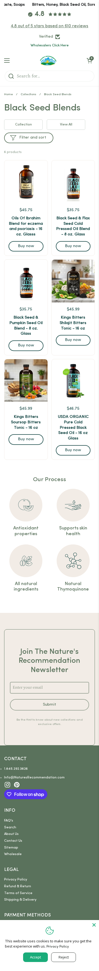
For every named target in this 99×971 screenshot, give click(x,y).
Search (10, 827)
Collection (23, 124)
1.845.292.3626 (16, 769)
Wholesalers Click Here (50, 45)
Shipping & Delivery (20, 899)
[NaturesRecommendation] (48, 60)
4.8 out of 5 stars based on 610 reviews (49, 26)
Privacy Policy (15, 879)
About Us (11, 834)
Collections (28, 94)
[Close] (94, 925)
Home (8, 94)
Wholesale (13, 854)
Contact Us (13, 841)
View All (66, 124)
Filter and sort (32, 138)
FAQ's (8, 820)
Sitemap (11, 847)
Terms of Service (18, 893)
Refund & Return (17, 886)
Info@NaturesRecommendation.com (34, 777)
